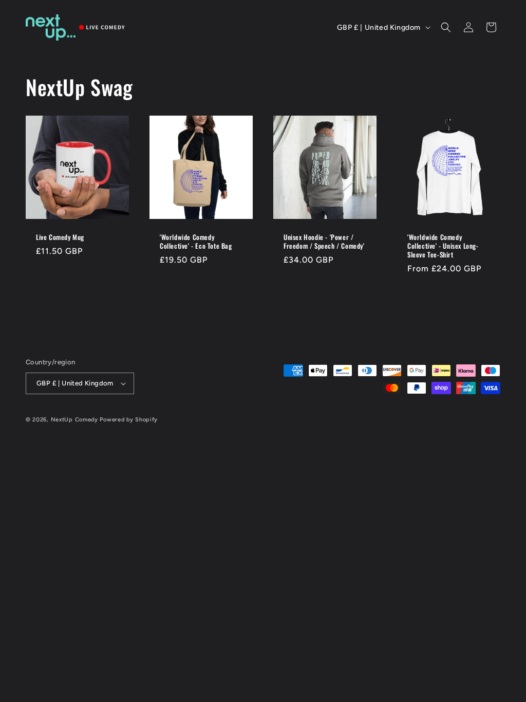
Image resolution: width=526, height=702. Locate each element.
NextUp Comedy (75, 419)
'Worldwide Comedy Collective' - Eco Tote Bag (196, 241)
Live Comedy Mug (60, 237)
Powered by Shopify (129, 419)
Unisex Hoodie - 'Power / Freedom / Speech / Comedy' (324, 241)
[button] (446, 27)
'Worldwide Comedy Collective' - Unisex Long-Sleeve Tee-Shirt (443, 246)
